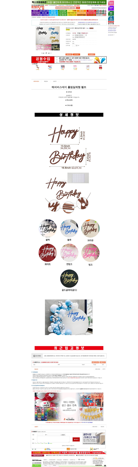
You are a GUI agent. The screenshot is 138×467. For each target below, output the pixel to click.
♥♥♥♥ (46, 443)
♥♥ (39, 443)
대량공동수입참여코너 (112, 27)
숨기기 (105, 465)
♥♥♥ (42, 443)
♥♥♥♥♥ (50, 443)
